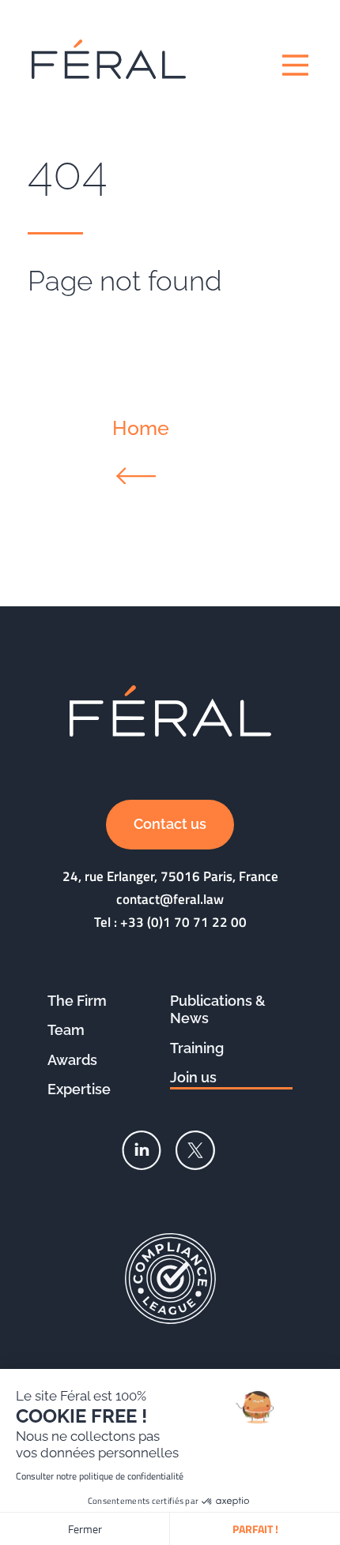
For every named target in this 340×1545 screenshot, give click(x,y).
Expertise (79, 1089)
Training (197, 1048)
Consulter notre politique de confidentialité (99, 1475)
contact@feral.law (170, 899)
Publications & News (218, 1009)
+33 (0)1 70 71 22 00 (183, 922)
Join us (193, 1077)
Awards (72, 1060)
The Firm (77, 1000)
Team (66, 1030)
